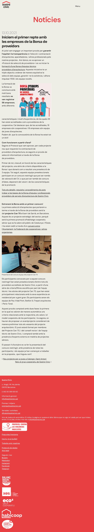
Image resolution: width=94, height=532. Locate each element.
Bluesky (5, 458)
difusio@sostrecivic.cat (11, 413)
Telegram (5, 469)
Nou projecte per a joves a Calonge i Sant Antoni (24, 359)
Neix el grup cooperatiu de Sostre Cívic (32, 362)
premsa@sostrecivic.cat (11, 406)
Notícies (47, 19)
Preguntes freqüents (10, 434)
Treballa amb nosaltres (11, 443)
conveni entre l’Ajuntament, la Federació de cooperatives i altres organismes (24, 229)
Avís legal (5, 450)
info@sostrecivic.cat (10, 399)
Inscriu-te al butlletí (9, 439)
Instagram (6, 463)
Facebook (6, 466)
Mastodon (6, 460)
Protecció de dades (9, 448)
